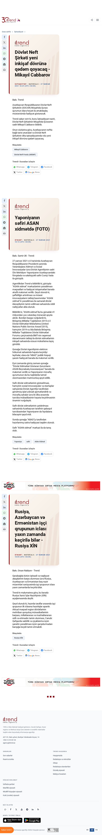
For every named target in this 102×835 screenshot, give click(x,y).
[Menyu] (97, 19)
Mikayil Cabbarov (21, 149)
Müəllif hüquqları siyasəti (12, 792)
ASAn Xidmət (40, 442)
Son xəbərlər (7, 756)
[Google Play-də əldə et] (32, 820)
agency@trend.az (9, 743)
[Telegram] (27, 809)
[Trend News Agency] (10, 720)
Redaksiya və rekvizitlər (62, 759)
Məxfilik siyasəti (9, 788)
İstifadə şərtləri (8, 784)
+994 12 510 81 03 (9, 740)
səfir (28, 442)
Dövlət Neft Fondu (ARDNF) (25, 155)
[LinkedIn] (32, 809)
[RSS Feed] (38, 809)
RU (97, 830)
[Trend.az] (11, 20)
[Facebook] (10, 809)
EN (87, 830)
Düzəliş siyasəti (59, 770)
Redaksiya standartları (61, 767)
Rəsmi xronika (8, 759)
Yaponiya (18, 442)
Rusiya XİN (18, 638)
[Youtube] (21, 809)
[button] (4, 37)
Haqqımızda (57, 756)
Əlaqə (55, 763)
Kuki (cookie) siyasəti (11, 795)
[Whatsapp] (5, 809)
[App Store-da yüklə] (12, 820)
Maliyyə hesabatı (59, 774)
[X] (16, 809)
